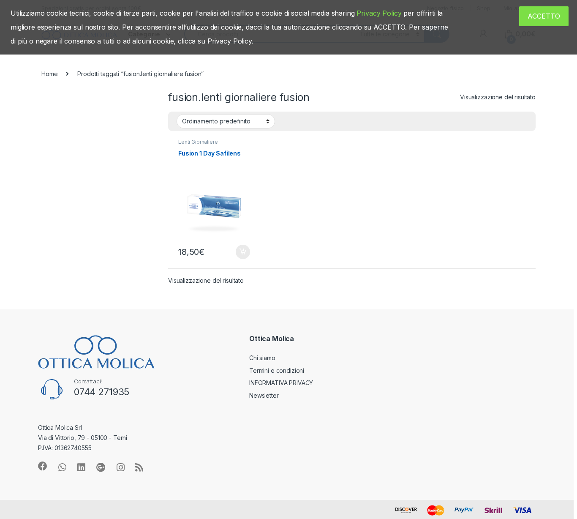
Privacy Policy (379, 13)
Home (49, 73)
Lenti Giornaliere (198, 142)
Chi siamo (262, 357)
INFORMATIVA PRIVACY (281, 382)
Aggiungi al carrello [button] (238, 252)
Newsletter (264, 395)
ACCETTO (544, 16)
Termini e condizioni (276, 370)
